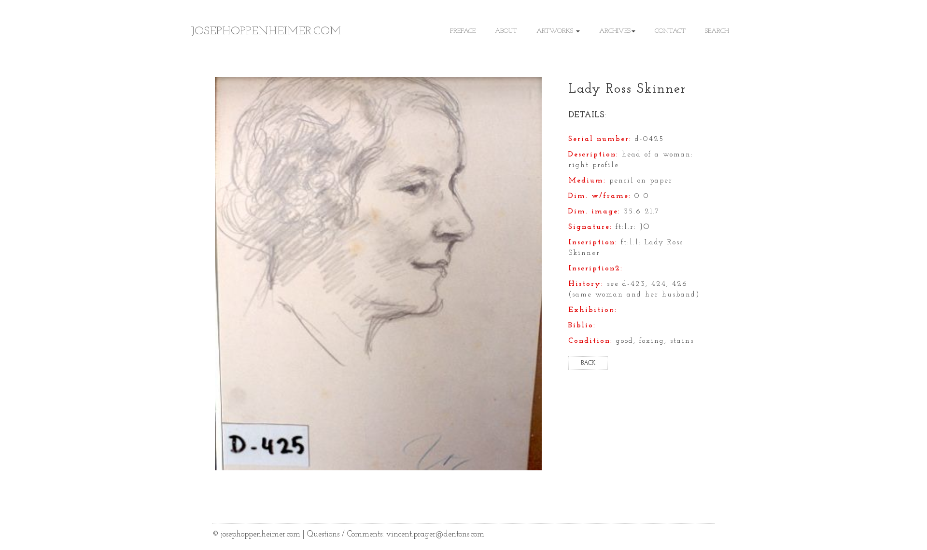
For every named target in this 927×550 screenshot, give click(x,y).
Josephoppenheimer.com (266, 31)
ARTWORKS (555, 31)
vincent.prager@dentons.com (435, 534)
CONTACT (670, 31)
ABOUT (506, 31)
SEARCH (717, 31)
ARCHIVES (615, 31)
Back (588, 363)
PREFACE (463, 31)
